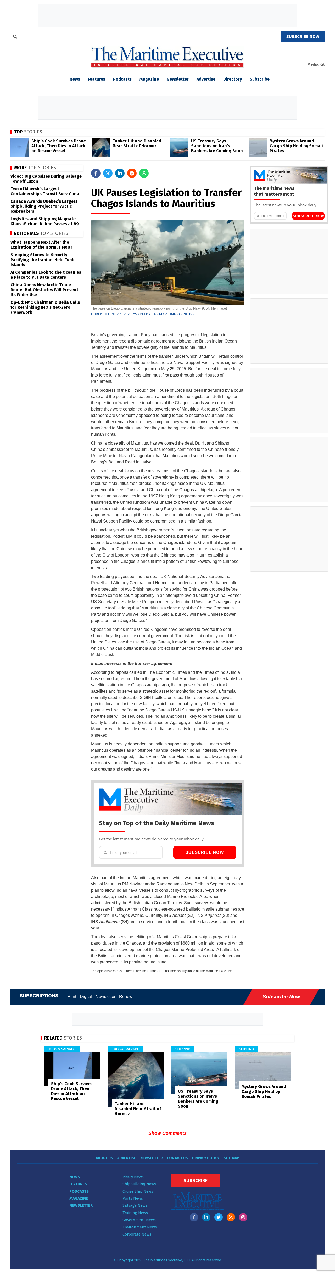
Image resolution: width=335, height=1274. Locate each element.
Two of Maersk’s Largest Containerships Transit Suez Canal (45, 191)
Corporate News (136, 1234)
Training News (135, 1212)
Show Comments (167, 1133)
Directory (232, 79)
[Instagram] (243, 1217)
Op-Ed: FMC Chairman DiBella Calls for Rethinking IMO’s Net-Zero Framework (45, 307)
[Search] (15, 37)
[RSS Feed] (231, 1217)
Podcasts (122, 79)
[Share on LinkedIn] (120, 173)
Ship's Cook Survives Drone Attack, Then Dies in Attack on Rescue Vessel (58, 145)
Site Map (231, 1158)
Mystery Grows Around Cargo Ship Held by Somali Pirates (296, 145)
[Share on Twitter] (108, 173)
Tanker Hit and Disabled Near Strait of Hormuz (137, 143)
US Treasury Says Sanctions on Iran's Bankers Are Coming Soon (217, 145)
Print (72, 996)
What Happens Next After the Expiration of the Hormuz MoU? (41, 245)
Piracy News (133, 1177)
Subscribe (260, 79)
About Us (104, 1158)
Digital (86, 996)
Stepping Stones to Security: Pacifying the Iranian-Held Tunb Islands (42, 259)
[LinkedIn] (206, 1217)
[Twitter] (218, 1217)
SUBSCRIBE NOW (302, 36)
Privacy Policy (205, 1158)
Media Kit (316, 64)
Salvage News (134, 1205)
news (75, 79)
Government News (139, 1219)
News (74, 1177)
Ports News (132, 1198)
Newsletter (178, 79)
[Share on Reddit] (132, 173)
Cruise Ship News (137, 1191)
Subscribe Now (205, 852)
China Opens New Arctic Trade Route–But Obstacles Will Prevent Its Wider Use (44, 289)
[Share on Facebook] (95, 173)
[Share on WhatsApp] (144, 173)
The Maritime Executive (173, 314)
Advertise (206, 79)
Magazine (149, 79)
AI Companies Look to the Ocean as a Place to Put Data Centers (45, 275)
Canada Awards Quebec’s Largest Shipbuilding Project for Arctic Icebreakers (43, 206)
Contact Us (177, 1158)
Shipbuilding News (139, 1184)
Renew (125, 996)
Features (96, 79)
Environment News (139, 1227)
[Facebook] (194, 1217)
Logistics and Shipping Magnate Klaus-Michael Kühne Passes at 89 (44, 221)
